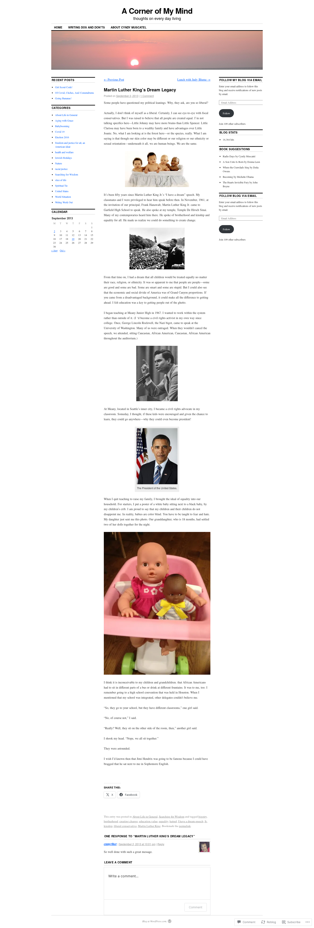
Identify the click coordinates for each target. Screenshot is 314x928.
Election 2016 (62, 137)
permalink (185, 826)
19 (73, 239)
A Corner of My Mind (157, 10)
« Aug (54, 250)
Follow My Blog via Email (240, 80)
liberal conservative (125, 826)
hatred (173, 821)
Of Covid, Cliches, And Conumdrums (74, 92)
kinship (108, 826)
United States (62, 191)
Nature (58, 163)
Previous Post (114, 79)
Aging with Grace (64, 120)
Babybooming (62, 126)
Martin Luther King (149, 826)
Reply (160, 844)
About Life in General (145, 816)
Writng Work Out (64, 202)
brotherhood (111, 821)
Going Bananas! (63, 98)
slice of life (60, 180)
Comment (195, 907)
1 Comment (147, 96)
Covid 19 (60, 131)
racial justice (61, 169)
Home (58, 27)
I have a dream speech (190, 821)
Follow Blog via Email (238, 196)
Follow (226, 113)
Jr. (206, 821)
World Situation (63, 196)
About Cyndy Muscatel (129, 27)
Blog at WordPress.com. (154, 921)
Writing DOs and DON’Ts (86, 27)
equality (163, 821)
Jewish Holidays (63, 157)
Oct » (62, 250)
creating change (128, 821)
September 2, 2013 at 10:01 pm (137, 844)
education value (148, 821)
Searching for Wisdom (171, 816)
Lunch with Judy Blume (193, 79)
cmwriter (110, 843)
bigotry (202, 816)
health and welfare (64, 152)
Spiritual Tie (61, 185)
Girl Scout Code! (63, 87)
